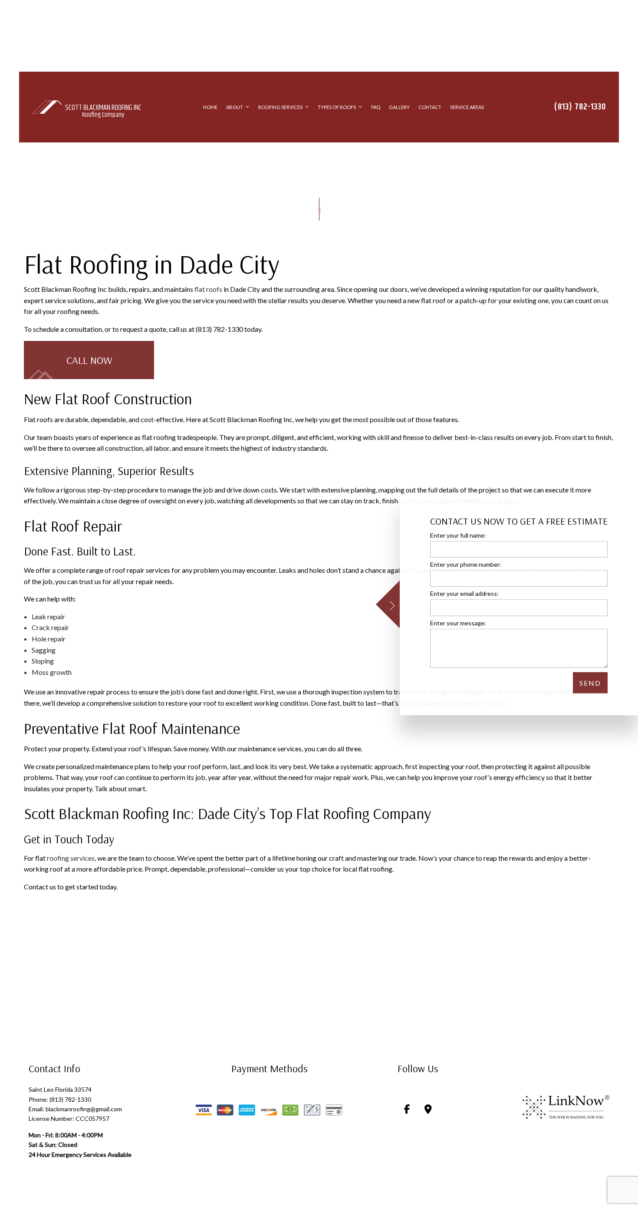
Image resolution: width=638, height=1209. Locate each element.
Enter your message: (458, 622)
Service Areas (467, 108)
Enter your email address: (464, 593)
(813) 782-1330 (580, 108)
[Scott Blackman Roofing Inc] (47, 107)
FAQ (375, 108)
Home (210, 108)
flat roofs (208, 291)
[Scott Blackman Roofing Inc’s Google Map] (428, 1112)
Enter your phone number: (465, 564)
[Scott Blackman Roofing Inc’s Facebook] (407, 1112)
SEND (590, 682)
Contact (429, 108)
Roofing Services (280, 108)
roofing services (71, 860)
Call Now (89, 362)
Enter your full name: (458, 535)
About (234, 108)
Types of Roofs (337, 108)
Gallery (399, 108)
